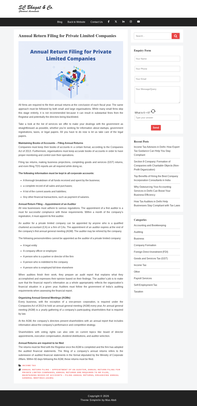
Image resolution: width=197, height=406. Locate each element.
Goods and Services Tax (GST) (151, 258)
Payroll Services (143, 278)
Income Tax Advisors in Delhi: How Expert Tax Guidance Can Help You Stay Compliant (156, 151)
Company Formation (145, 245)
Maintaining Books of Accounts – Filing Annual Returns (58, 375)
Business (139, 238)
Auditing (138, 232)
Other (137, 271)
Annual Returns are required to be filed (82, 372)
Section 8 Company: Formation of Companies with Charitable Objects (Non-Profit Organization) (156, 165)
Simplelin (95, 400)
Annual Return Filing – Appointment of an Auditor (54, 370)
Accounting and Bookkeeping (150, 225)
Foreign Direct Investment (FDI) (151, 252)
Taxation (138, 291)
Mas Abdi (110, 400)
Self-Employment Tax (145, 285)
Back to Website (76, 22)
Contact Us (96, 22)
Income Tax (29, 365)
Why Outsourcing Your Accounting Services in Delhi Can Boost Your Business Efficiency (152, 191)
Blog (59, 22)
